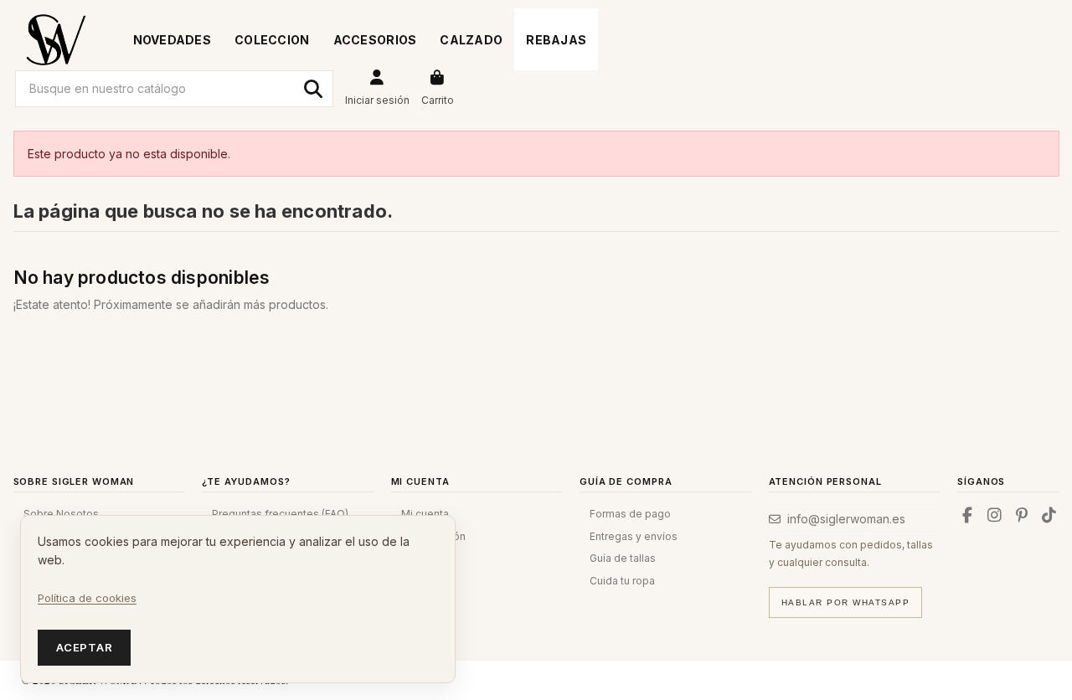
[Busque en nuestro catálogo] (313, 88)
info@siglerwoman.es (846, 519)
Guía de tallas (623, 558)
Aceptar (84, 647)
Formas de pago (630, 513)
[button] (272, 39)
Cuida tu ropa (622, 580)
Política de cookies (87, 598)
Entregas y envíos (634, 536)
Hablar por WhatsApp (845, 602)
